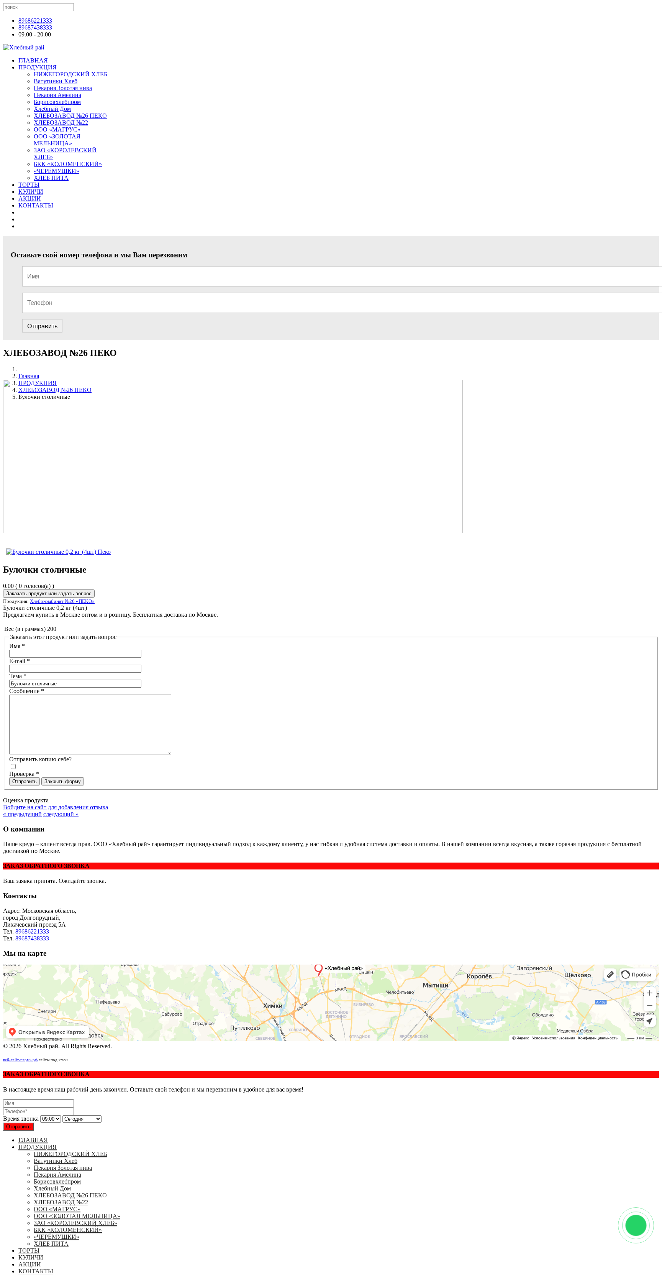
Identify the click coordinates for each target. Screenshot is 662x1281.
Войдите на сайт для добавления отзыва (55, 807)
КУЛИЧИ (30, 191)
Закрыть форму (62, 781)
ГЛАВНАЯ (33, 60)
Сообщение (26, 691)
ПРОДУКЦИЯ (37, 67)
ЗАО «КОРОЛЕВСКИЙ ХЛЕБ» (75, 1223)
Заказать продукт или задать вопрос (49, 593)
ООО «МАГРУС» (57, 129)
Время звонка (21, 1118)
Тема (17, 676)
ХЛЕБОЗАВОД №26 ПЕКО (70, 115)
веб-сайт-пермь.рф (20, 1060)
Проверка (24, 774)
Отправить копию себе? (40, 759)
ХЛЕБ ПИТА (51, 178)
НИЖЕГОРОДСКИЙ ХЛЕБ (70, 74)
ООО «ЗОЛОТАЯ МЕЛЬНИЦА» (57, 140)
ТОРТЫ (28, 184)
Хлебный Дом (52, 108)
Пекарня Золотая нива (63, 88)
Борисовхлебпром (57, 102)
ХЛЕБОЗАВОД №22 (61, 122)
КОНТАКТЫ (35, 205)
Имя (17, 646)
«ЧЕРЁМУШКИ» (56, 171)
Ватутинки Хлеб (55, 81)
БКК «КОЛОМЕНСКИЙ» (68, 164)
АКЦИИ (29, 198)
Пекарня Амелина (57, 95)
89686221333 (35, 20)
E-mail (19, 661)
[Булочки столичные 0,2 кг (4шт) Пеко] (58, 551)
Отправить (42, 326)
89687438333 (35, 27)
